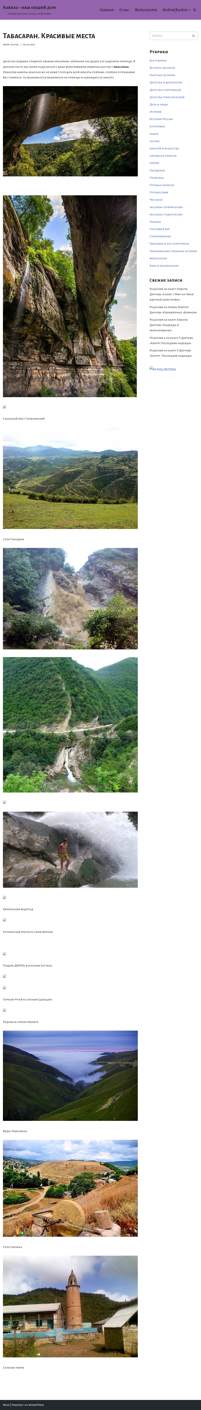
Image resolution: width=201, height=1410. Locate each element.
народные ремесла (163, 155)
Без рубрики (158, 60)
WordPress (36, 1404)
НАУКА (154, 163)
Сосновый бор (160, 229)
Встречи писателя (162, 67)
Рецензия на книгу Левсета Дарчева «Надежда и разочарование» (169, 325)
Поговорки (157, 170)
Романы (155, 221)
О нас (124, 10)
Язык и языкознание (164, 265)
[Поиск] (194, 9)
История (156, 111)
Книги (154, 133)
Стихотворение (160, 236)
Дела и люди (159, 104)
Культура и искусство (164, 148)
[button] (189, 10)
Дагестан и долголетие (166, 82)
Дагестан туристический (167, 97)
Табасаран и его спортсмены (169, 243)
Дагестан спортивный (165, 89)
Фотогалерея (146, 10)
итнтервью (157, 126)
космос (155, 141)
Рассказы (156, 199)
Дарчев (14, 44)
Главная (107, 10)
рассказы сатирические (166, 207)
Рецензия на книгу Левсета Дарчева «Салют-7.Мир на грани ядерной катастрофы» (172, 294)
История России (161, 119)
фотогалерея (158, 258)
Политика (157, 177)
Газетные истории (162, 75)
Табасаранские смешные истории (173, 251)
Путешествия (159, 192)
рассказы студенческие (166, 214)
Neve (6, 1404)
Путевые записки (162, 185)
